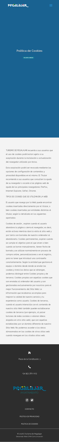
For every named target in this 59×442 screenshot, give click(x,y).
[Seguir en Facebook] (27, 400)
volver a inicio (28, 57)
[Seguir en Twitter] (32, 400)
